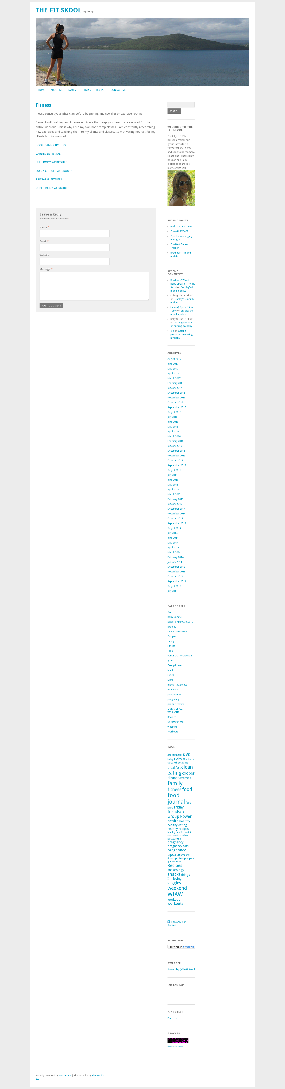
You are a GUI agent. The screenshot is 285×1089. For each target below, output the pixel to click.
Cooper (172, 636)
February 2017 (175, 383)
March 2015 (174, 494)
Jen (172, 330)
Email (44, 241)
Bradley (172, 626)
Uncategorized (176, 721)
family (171, 641)
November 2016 (176, 397)
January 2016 (175, 445)
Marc (170, 679)
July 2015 (172, 475)
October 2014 (175, 518)
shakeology (176, 870)
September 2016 (177, 407)
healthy (184, 821)
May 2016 (173, 426)
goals (171, 660)
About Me (57, 89)
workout (174, 899)
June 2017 (173, 363)
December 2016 (176, 392)
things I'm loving (179, 876)
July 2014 (172, 533)
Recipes (100, 89)
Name (44, 227)
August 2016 (174, 412)
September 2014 (177, 523)
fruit (182, 812)
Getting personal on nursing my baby (181, 334)
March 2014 (174, 552)
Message (46, 269)
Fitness (86, 89)
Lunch (171, 674)
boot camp (182, 762)
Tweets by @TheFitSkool (181, 969)
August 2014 (174, 528)
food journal (176, 798)
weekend (173, 726)
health (171, 670)
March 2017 (174, 378)
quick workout (174, 861)
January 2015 (175, 503)
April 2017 (173, 373)
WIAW (175, 894)
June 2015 (173, 479)
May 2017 (173, 368)
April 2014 (173, 547)
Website (44, 255)
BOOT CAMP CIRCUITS (51, 145)
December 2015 (176, 450)
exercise (185, 778)
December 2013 (176, 566)
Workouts (173, 731)
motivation (173, 689)
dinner (173, 778)
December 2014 (176, 508)
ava (186, 754)
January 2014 (175, 562)
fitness (174, 789)
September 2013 (177, 581)
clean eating (180, 770)
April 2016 (173, 431)
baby (170, 759)
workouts (175, 903)
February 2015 (175, 499)
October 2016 (175, 402)
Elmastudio (98, 1075)
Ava (170, 612)
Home (41, 89)
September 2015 (177, 465)
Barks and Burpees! (181, 226)
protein (179, 858)
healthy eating (177, 825)
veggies (174, 882)
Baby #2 (180, 759)
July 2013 (172, 591)
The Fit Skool (58, 10)
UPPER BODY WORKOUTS (52, 188)
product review (176, 704)
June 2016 (173, 421)
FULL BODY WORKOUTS (51, 162)
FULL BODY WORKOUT (180, 655)
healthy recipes (178, 829)
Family (72, 89)
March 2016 (174, 436)
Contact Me (118, 89)
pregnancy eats (178, 846)
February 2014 (175, 557)
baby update (175, 616)
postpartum (174, 694)
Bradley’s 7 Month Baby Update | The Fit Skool (182, 284)
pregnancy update (177, 852)
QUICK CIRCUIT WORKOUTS (54, 171)
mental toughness (177, 684)
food (170, 650)
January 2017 (175, 387)
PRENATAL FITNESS (49, 179)
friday (179, 807)
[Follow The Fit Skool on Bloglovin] (181, 947)
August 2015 (174, 470)
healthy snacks (175, 832)
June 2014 (173, 537)
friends (174, 811)
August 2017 (174, 359)
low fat (187, 832)
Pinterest (172, 1018)
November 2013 (176, 571)
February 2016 (175, 441)
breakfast (174, 768)
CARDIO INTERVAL (48, 153)
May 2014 (173, 542)
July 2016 (172, 417)
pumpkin (189, 858)
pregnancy (173, 699)
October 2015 (175, 460)
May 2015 (173, 484)
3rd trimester (175, 754)
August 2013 (174, 586)
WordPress (65, 1075)
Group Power (175, 665)
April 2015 (173, 489)
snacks (174, 874)
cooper (188, 773)
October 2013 (175, 576)
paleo (185, 835)
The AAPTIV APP (179, 231)
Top (38, 1079)
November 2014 (176, 513)
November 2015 (176, 455)
